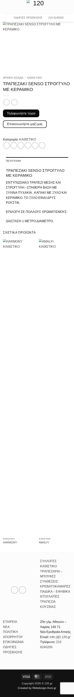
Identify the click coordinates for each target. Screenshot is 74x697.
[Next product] (6, 102)
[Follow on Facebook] (63, 7)
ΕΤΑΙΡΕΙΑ (10, 621)
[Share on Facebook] (13, 145)
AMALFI (44, 542)
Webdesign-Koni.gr (44, 687)
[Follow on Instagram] (68, 7)
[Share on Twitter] (21, 145)
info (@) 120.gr (59, 637)
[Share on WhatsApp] (6, 145)
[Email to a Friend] (28, 145)
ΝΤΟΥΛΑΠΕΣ (49, 596)
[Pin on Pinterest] (35, 145)
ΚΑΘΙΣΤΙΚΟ (34, 77)
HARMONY (10, 542)
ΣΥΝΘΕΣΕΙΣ (49, 581)
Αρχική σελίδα (13, 77)
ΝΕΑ (6, 627)
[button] (5, 7)
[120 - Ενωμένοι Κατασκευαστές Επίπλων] (37, 7)
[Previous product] (14, 102)
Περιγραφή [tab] (13, 161)
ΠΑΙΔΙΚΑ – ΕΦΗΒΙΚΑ (55, 591)
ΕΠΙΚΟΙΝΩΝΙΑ (13, 642)
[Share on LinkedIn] (42, 145)
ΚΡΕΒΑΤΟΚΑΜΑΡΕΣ (55, 586)
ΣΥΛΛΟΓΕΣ (48, 561)
